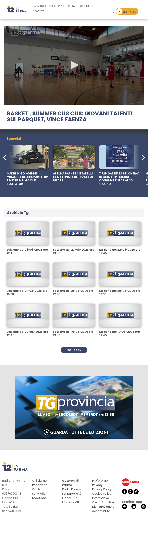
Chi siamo (39, 481)
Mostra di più (74, 349)
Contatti (38, 11)
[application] (74, 65)
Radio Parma (71, 489)
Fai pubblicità (72, 494)
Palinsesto (39, 6)
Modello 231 (70, 502)
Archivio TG (87, 6)
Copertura (69, 498)
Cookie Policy (101, 494)
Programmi (56, 6)
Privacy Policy (101, 489)
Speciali (71, 6)
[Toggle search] (112, 11)
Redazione (39, 485)
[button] (74, 65)
